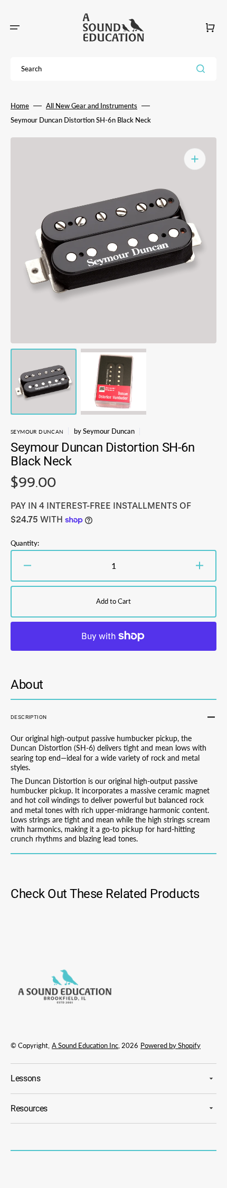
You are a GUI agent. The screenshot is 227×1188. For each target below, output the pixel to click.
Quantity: (25, 543)
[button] (14, 27)
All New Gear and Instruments (91, 105)
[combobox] (113, 69)
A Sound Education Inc (85, 1045)
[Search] (202, 68)
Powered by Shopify (170, 1045)
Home (20, 105)
